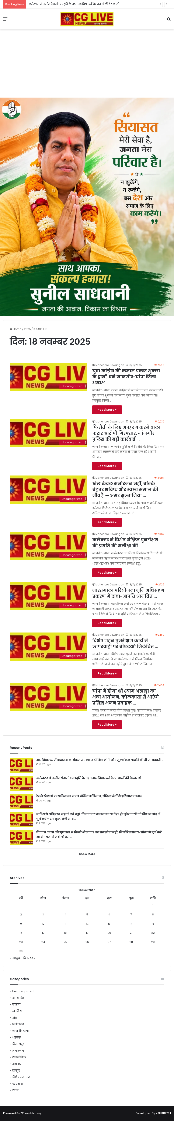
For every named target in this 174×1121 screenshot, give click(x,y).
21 (131, 933)
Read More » (107, 410)
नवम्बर (37, 329)
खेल (14, 1018)
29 (153, 942)
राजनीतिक (19, 1057)
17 (43, 933)
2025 (27, 329)
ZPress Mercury (31, 1113)
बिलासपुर (18, 1044)
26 (87, 942)
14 (131, 924)
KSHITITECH (163, 1113)
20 (109, 933)
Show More (87, 854)
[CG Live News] (87, 19)
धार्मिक (16, 1038)
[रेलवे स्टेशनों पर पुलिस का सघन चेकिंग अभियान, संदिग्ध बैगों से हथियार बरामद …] (21, 801)
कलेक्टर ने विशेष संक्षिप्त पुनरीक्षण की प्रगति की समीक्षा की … (125, 543)
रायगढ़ (16, 1064)
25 (65, 942)
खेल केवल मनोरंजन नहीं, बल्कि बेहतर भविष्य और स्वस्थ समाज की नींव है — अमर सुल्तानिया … (125, 490)
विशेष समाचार (21, 1077)
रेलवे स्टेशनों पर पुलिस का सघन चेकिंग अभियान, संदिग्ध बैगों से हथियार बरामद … (90, 796)
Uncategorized (23, 991)
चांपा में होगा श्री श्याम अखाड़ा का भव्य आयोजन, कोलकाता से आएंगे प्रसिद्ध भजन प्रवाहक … (125, 697)
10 (43, 924)
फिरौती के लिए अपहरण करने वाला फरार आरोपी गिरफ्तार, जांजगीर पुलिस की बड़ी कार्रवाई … (126, 433)
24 (43, 942)
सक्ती (15, 1090)
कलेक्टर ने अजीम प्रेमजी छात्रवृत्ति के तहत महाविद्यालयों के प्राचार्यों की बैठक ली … (90, 778)
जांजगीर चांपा (20, 1031)
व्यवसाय (17, 1084)
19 (87, 933)
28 (131, 942)
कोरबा (16, 1005)
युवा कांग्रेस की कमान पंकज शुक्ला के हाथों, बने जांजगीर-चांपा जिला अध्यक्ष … (126, 377)
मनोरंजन (18, 1051)
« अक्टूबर (15, 958)
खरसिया (17, 1011)
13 (109, 924)
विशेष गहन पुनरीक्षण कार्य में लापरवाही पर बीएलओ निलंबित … (125, 644)
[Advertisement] (87, 63)
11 (65, 924)
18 (65, 933)
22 (153, 933)
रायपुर (16, 1071)
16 (21, 933)
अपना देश (18, 998)
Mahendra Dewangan (109, 365)
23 (21, 942)
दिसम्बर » (29, 958)
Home (16, 329)
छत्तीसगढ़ (18, 1024)
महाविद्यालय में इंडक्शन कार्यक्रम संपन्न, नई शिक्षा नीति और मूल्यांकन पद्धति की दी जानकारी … (100, 760)
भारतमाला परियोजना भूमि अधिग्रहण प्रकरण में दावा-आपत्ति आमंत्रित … (128, 593)
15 (153, 924)
